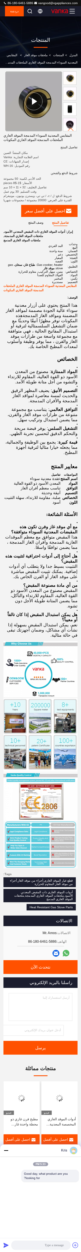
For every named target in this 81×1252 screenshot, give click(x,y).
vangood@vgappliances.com (58, 3)
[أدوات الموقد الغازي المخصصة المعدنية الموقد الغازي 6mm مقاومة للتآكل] (59, 1098)
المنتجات (58, 55)
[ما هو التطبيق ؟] (66, 953)
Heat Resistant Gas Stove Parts (51, 907)
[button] (71, 129)
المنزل (73, 55)
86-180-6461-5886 (20, 3)
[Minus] (6, 1150)
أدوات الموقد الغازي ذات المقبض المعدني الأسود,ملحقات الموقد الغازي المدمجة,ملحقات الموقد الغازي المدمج (43, 895)
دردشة (14, 11)
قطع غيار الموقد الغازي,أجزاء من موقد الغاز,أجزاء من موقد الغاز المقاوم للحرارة (41, 882)
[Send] (6, 1245)
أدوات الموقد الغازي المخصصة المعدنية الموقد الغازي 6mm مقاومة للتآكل (62, 1122)
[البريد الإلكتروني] (56, 953)
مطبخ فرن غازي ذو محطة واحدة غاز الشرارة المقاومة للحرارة (24, 1122)
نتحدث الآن (41, 967)
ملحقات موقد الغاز (36, 55)
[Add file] (75, 1245)
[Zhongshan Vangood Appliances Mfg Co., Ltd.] (59, 11)
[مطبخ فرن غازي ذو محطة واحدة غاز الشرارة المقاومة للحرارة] (21, 1098)
